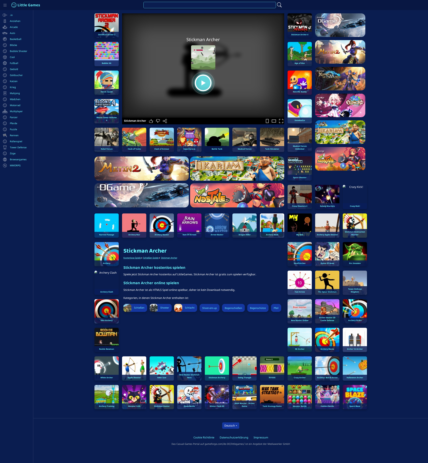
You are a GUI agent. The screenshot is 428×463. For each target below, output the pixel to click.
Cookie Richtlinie (203, 437)
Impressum (261, 437)
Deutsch (229, 425)
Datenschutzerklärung (234, 437)
